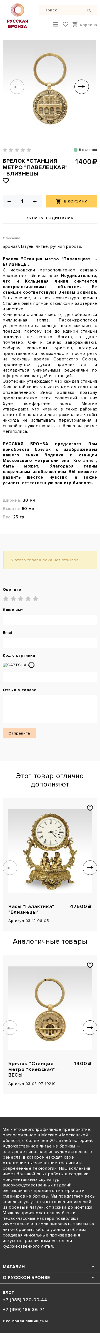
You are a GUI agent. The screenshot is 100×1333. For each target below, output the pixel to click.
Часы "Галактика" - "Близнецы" (33, 909)
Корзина (88, 25)
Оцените (12, 589)
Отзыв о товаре (20, 690)
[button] (17, 87)
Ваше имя (13, 610)
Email (8, 632)
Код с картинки (19, 655)
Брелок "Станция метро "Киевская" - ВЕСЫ (33, 1069)
